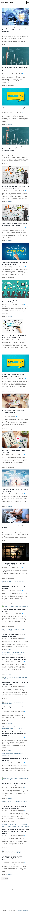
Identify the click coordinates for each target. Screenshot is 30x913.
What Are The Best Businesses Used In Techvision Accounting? (13, 411)
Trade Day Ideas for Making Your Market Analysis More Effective (14, 635)
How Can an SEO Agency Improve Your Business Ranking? (13, 301)
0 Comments (14, 34)
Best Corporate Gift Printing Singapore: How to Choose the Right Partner (14, 784)
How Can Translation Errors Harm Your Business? (14, 587)
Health (9, 674)
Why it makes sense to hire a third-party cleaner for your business (14, 564)
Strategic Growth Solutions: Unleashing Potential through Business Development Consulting (14, 29)
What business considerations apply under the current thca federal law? (15, 807)
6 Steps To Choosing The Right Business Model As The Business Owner (14, 336)
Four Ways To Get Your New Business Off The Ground (14, 451)
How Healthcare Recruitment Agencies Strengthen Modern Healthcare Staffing (14, 658)
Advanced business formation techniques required (14, 526)
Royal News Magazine (22, 910)
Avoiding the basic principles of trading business (14, 610)
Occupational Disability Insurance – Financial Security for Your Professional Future (14, 858)
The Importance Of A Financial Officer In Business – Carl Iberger (14, 263)
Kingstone (21, 638)
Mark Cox (21, 34)
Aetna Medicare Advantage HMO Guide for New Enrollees (15, 759)
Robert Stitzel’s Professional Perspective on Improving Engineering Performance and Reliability (15, 831)
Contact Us (15, 890)
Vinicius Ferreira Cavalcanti (9, 416)
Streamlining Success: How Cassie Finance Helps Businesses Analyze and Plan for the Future (15, 69)
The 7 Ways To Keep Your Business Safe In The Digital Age (15, 490)
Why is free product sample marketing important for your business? (13, 375)
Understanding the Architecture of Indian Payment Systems (14, 708)
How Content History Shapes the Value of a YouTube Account (15, 683)
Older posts (5, 878)
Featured (10, 124)
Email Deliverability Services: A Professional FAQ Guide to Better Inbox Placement (14, 733)
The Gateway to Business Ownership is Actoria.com (13, 109)
